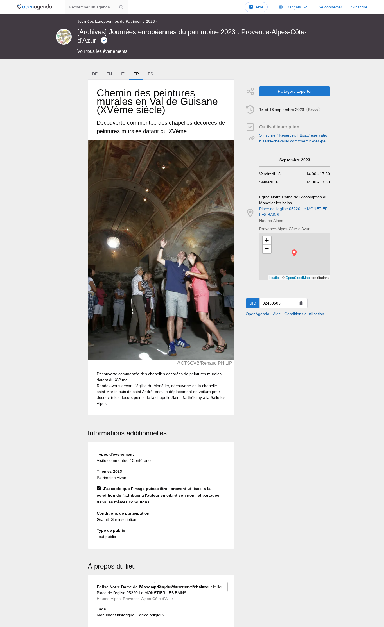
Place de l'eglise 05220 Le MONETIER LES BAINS (293, 211)
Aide (259, 7)
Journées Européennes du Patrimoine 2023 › (117, 21)
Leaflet (274, 277)
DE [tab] (95, 74)
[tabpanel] (161, 247)
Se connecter (330, 7)
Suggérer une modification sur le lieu (190, 587)
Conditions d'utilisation (304, 314)
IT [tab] (123, 74)
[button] (294, 252)
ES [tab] (150, 74)
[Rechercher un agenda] (121, 7)
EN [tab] (109, 74)
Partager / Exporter (295, 91)
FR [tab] (136, 74)
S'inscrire (359, 7)
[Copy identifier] (301, 303)
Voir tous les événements (102, 51)
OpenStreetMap (298, 277)
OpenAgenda (257, 314)
